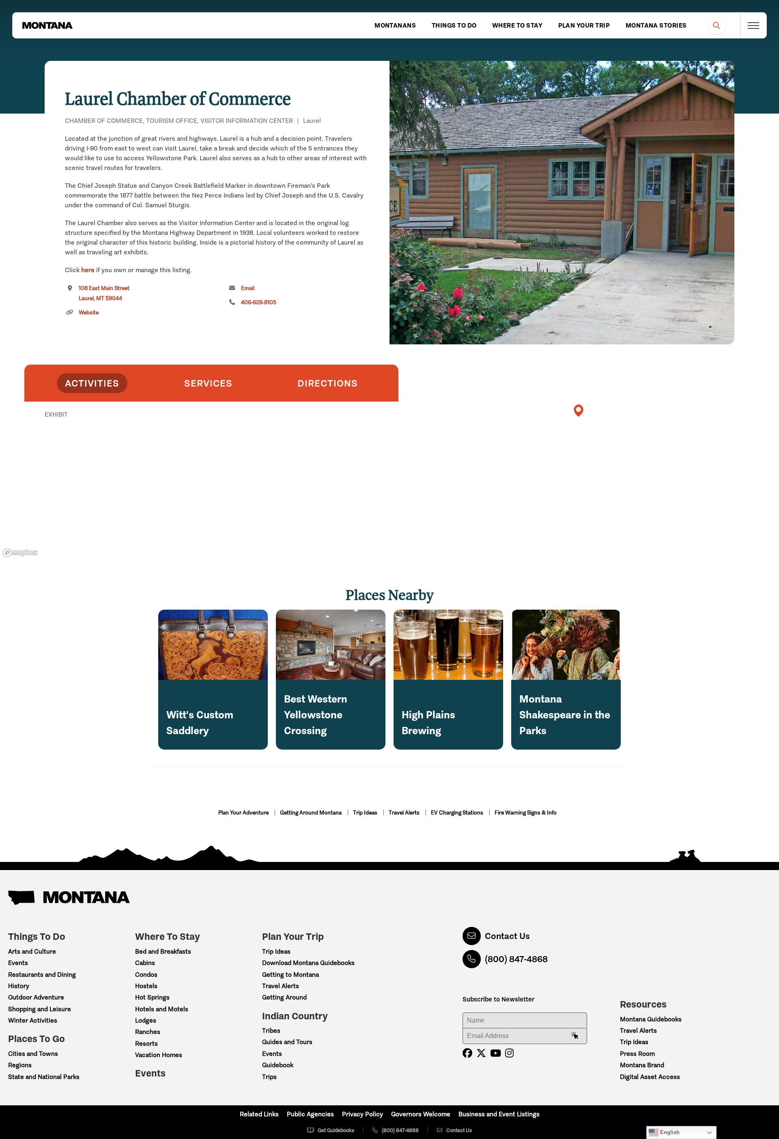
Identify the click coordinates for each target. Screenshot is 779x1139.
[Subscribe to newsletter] (575, 1036)
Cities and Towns (33, 1053)
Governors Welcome (420, 1114)
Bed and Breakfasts (163, 951)
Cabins (145, 963)
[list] (211, 456)
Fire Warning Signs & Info (526, 812)
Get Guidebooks (336, 1130)
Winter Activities (32, 1020)
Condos (146, 974)
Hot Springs (152, 997)
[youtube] (495, 1053)
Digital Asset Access (650, 1077)
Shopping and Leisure (39, 1009)
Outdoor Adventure (36, 997)
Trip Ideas (366, 812)
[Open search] (717, 25)
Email (247, 288)
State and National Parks (44, 1077)
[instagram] (509, 1053)
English (669, 1132)
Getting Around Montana (311, 812)
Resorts (146, 1043)
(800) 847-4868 (516, 959)
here (88, 270)
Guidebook (277, 1065)
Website (89, 312)
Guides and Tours (287, 1042)
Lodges (145, 1020)
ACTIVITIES (92, 383)
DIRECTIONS (327, 383)
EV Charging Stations (457, 812)
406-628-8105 (258, 302)
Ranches (147, 1032)
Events (18, 963)
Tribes (271, 1030)
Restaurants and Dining (42, 974)
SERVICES (208, 383)
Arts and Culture (32, 951)
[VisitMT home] (47, 25)
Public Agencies (310, 1114)
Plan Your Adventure (244, 812)
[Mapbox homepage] (20, 552)
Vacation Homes (158, 1055)
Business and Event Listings (499, 1114)
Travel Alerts (405, 812)
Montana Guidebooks (651, 1019)
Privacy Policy (362, 1114)
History (18, 986)
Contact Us (507, 936)
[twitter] (481, 1053)
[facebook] (467, 1053)
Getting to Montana (290, 974)
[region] (562, 202)
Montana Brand (642, 1065)
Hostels (146, 986)
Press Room (637, 1053)
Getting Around (284, 997)
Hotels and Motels (161, 1009)
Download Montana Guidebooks (308, 963)
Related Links (259, 1114)
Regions (20, 1065)
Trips (269, 1077)
